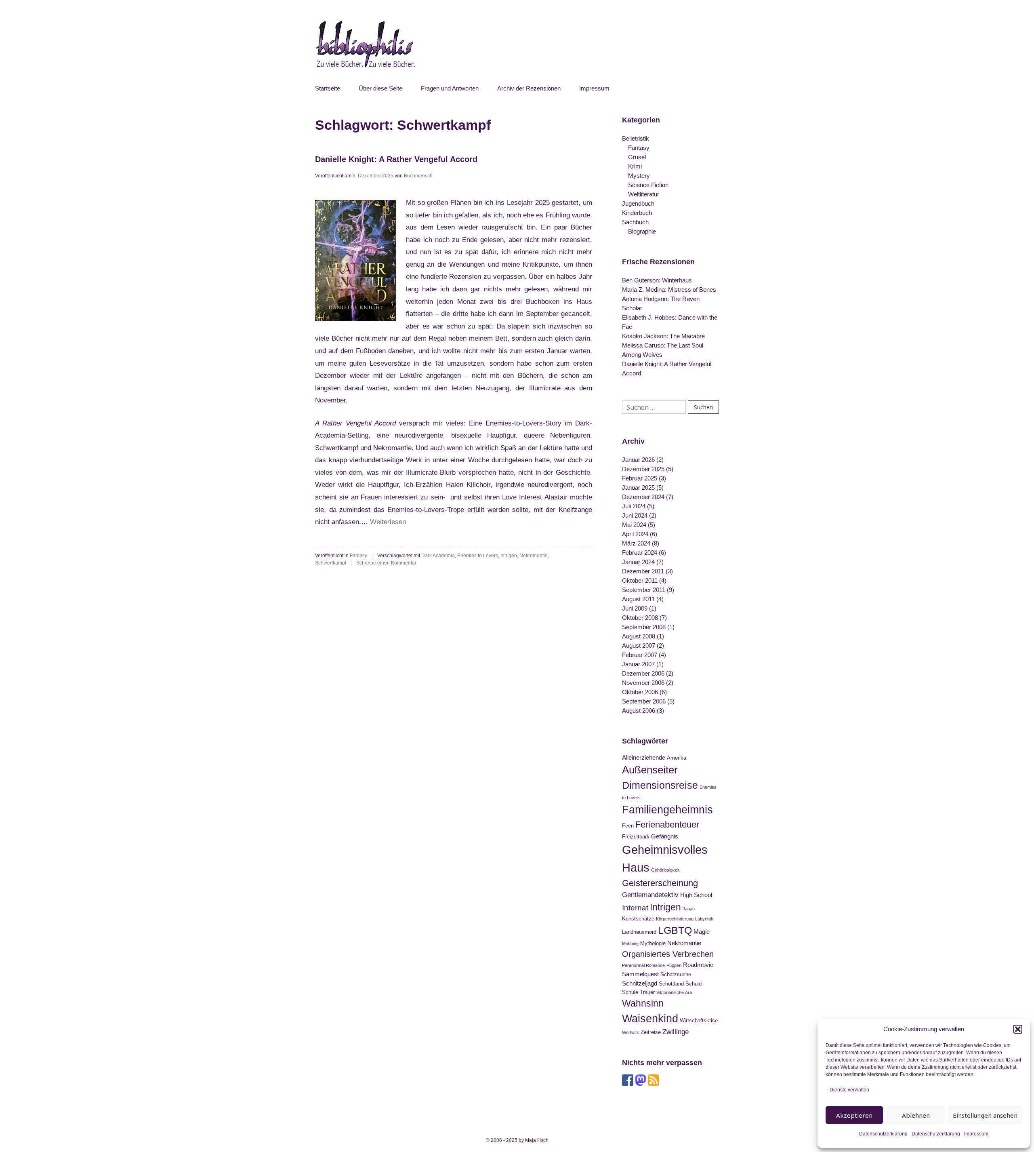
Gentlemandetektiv (650, 895)
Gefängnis (664, 836)
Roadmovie (698, 964)
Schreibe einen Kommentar (386, 563)
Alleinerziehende (643, 757)
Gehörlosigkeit (665, 870)
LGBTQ (675, 930)
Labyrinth (704, 918)
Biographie (642, 231)
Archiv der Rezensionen (529, 88)
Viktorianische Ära (674, 992)
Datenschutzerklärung (883, 1134)
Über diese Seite (380, 88)
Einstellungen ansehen (985, 1115)
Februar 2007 (639, 654)
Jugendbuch (638, 203)
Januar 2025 (638, 487)
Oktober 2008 (640, 617)
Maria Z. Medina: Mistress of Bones (669, 289)
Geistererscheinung (660, 883)
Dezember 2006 (643, 673)
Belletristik (635, 138)
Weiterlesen (388, 522)
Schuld (693, 984)
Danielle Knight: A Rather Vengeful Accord (396, 159)
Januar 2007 (638, 664)
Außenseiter (650, 770)
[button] (1018, 1029)
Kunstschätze (638, 919)
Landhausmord (639, 932)
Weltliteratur (643, 194)
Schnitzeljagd (639, 983)
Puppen (673, 965)
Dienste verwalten (849, 1090)
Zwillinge (675, 1032)
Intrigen (508, 555)
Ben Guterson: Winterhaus (657, 280)
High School (696, 894)
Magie (702, 931)
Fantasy (358, 555)
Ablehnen (916, 1115)
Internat (635, 907)
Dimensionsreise (660, 785)
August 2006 (638, 710)
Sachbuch (635, 222)
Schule (630, 992)
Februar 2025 (639, 478)
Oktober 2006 (640, 692)
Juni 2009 (634, 608)
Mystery (639, 175)
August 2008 (638, 636)
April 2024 (635, 534)
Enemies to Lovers (477, 555)
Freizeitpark (635, 837)
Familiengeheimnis (667, 810)
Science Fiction (648, 184)
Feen (628, 826)
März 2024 (636, 543)
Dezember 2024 (643, 496)
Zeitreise (651, 1032)
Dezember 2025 (643, 468)
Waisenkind (650, 1019)
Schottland (671, 984)
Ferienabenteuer (667, 824)
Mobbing (630, 943)
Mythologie (653, 943)
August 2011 (638, 599)
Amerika (676, 758)
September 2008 (644, 626)
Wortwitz (630, 1032)
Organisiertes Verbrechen (668, 954)
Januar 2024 (638, 561)
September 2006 (644, 701)
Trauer (647, 992)
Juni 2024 (634, 515)
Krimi (635, 166)
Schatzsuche (675, 974)
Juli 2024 (633, 506)
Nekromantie (533, 555)
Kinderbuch (637, 212)
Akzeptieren (854, 1115)
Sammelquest (640, 974)
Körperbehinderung (675, 918)
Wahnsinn (643, 1003)
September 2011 (643, 589)
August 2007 (638, 645)
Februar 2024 (639, 552)
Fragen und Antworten (450, 88)
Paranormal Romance (643, 965)
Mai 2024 (634, 524)
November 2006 (643, 682)
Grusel (637, 157)
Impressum (976, 1134)
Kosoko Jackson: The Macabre (663, 336)
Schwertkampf (330, 563)
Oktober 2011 (640, 580)
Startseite (327, 88)
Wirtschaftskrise (699, 1020)
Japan (689, 908)
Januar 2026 (638, 459)
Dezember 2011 (643, 571)
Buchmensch (418, 176)
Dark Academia (438, 555)
